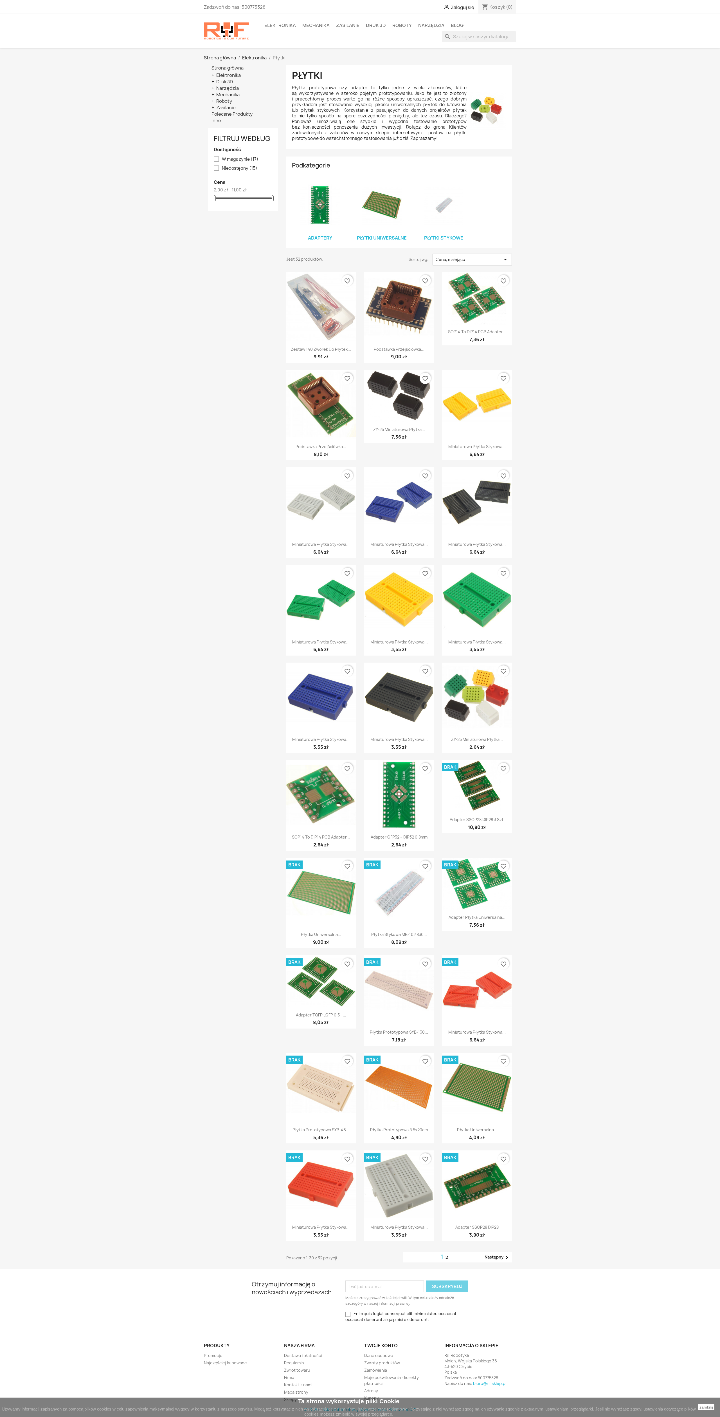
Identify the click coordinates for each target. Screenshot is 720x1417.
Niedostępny (239, 168)
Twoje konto (381, 1345)
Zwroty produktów (382, 1362)
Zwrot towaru (297, 1370)
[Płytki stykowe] (444, 205)
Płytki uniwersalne (382, 238)
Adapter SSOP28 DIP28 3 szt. (477, 819)
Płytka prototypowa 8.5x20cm (399, 1129)
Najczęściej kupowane (225, 1362)
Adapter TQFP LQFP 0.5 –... (321, 1015)
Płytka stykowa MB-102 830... (399, 934)
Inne (216, 120)
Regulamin (294, 1362)
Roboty (402, 25)
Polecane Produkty (232, 114)
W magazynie (240, 159)
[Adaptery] (320, 205)
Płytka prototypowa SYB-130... (399, 1032)
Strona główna (228, 68)
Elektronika (280, 25)
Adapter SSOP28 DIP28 (477, 1227)
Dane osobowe (378, 1355)
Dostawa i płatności (303, 1355)
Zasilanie (347, 25)
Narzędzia (431, 25)
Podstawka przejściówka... (399, 349)
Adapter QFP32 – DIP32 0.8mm (399, 837)
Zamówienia (375, 1370)
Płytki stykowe (443, 238)
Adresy (371, 1390)
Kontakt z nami (298, 1384)
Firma (289, 1377)
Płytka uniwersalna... (321, 934)
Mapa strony (296, 1392)
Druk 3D (376, 25)
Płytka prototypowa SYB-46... (320, 1129)
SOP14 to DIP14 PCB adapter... (477, 331)
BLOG (457, 25)
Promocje (213, 1355)
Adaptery (320, 238)
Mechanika (316, 25)
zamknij (706, 1407)
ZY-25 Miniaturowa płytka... (399, 429)
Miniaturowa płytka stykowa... (477, 446)
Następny (497, 1257)
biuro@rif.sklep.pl (489, 1383)
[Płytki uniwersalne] (382, 205)
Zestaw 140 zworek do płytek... (321, 349)
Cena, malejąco (472, 259)
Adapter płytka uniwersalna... (477, 917)
